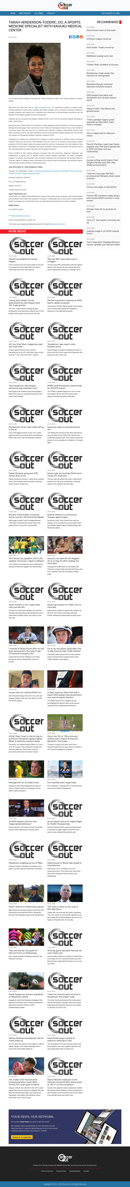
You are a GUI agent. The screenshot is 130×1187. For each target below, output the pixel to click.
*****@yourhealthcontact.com (19, 216)
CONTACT (51, 13)
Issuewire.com (45, 107)
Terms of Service (47, 1171)
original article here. (59, 224)
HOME (12, 13)
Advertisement (74, 1171)
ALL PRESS (39, 13)
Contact (86, 1171)
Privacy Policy (61, 1171)
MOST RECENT (25, 13)
